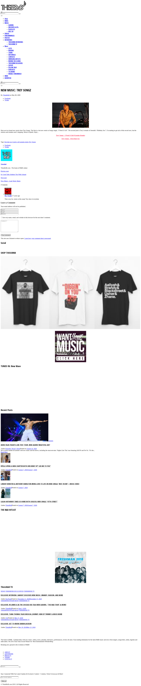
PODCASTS (11, 69)
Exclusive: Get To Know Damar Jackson (16, 623)
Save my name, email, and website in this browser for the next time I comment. (26, 217)
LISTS (10, 48)
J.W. (6, 618)
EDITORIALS (12, 55)
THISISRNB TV (12, 44)
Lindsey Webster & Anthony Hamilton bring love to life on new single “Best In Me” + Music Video (40, 484)
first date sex (8, 142)
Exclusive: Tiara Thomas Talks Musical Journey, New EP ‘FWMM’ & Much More (31, 614)
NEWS (6, 21)
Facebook (8, 98)
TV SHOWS (11, 72)
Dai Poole (8, 599)
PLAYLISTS (11, 29)
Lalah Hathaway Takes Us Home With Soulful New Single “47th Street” (29, 501)
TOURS (10, 52)
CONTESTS (11, 57)
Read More (4, 452)
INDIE (6, 76)
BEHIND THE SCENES (14, 61)
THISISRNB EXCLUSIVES (15, 63)
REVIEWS (11, 50)
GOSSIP (10, 65)
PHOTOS (7, 38)
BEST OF (10, 31)
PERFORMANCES (9, 36)
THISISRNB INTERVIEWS (15, 42)
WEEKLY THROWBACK (14, 74)
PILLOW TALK (12, 67)
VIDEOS (7, 33)
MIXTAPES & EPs (13, 27)
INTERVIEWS (8, 40)
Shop (6, 19)
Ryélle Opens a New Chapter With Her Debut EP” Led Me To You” (26, 466)
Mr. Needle (8, 196)
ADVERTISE (8, 78)
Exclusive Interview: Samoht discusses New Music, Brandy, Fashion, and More (32, 595)
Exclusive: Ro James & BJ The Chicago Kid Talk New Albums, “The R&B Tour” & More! (33, 604)
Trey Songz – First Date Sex (70, 139)
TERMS (7, 657)
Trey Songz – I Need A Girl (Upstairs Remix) (70, 135)
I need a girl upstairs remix (20, 142)
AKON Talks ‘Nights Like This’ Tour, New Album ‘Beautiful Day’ (25, 445)
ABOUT (7, 652)
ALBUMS (11, 25)
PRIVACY (8, 655)
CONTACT (8, 659)
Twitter (7, 100)
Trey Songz (32, 142)
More (6, 46)
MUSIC (7, 23)
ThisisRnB (6, 95)
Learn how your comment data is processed (37, 238)
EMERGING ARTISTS (14, 59)
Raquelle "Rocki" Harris (12, 448)
